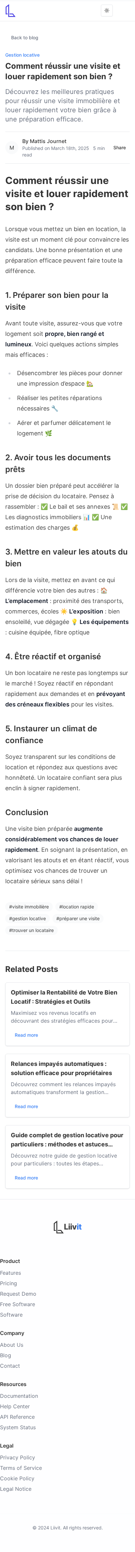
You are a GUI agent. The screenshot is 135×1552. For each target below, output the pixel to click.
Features (10, 1272)
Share (119, 147)
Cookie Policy (17, 1478)
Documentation (19, 1396)
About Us (11, 1345)
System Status (18, 1427)
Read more (26, 1035)
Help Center (15, 1406)
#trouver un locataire (31, 930)
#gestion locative (27, 918)
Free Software (17, 1304)
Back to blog (24, 37)
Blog (5, 1355)
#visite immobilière (29, 906)
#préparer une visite (78, 918)
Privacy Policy (17, 1457)
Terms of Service (21, 1468)
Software (11, 1314)
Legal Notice (15, 1489)
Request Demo (18, 1293)
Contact (10, 1365)
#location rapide (76, 906)
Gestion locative (22, 55)
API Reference (17, 1417)
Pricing (8, 1283)
